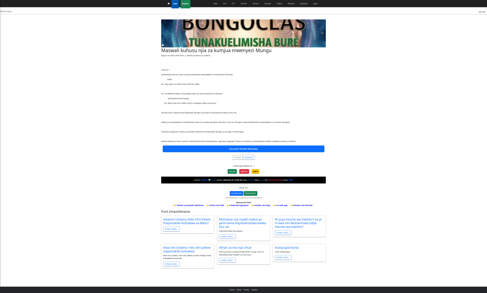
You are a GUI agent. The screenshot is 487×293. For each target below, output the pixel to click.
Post (262, 180)
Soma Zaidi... (171, 229)
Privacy (246, 290)
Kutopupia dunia (287, 247)
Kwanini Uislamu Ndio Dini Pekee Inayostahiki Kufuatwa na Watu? (187, 221)
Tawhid (251, 180)
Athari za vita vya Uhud (235, 247)
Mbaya (244, 171)
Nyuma (237, 157)
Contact (254, 290)
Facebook (236, 193)
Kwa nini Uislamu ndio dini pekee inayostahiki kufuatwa (187, 249)
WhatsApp (250, 193)
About (239, 290)
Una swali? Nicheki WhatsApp (243, 149)
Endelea (249, 157)
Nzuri (232, 171)
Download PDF (275, 180)
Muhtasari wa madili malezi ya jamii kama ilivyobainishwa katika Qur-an (242, 223)
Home (232, 290)
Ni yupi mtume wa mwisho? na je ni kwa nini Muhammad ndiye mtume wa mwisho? (298, 223)
